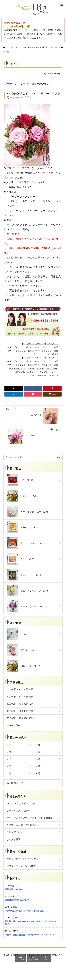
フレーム (24, 634)
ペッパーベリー (39, 375)
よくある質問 (13, 839)
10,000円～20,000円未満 (20, 689)
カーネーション (32, 543)
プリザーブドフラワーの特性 (22, 865)
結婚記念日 (20, 372)
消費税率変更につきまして (17, 900)
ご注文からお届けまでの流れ (22, 824)
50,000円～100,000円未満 (21, 718)
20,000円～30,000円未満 (20, 696)
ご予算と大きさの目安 (18, 810)
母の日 (51, 375)
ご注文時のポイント (17, 832)
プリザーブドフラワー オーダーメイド (41, 343)
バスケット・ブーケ (29, 665)
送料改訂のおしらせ (14, 889)
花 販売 (55, 354)
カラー (26, 559)
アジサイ (48, 372)
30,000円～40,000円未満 (20, 703)
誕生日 (30, 372)
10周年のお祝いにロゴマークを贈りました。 (25, 910)
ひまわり (28, 495)
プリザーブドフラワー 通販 (46, 350)
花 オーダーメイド (42, 354)
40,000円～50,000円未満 (20, 710)
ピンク (39, 372)
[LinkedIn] (13, 394)
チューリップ (30, 574)
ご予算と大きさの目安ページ (23, 295)
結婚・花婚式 (52, 368)
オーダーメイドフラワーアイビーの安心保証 (30, 817)
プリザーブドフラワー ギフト (19, 347)
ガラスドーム (26, 650)
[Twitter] (13, 388)
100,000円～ (13, 725)
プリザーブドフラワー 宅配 (46, 347)
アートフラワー (31, 606)
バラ (56, 372)
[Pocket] (33, 394)
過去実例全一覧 (15, 783)
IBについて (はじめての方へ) (21, 803)
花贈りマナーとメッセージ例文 (23, 858)
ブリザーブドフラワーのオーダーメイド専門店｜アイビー (31, 47)
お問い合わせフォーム (20, 257)
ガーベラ (28, 527)
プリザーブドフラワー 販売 (20, 350)
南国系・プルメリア (33, 590)
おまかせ (40, 368)
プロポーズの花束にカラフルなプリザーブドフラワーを (30, 934)
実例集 (6, 52)
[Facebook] (33, 388)
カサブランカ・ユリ (33, 511)
